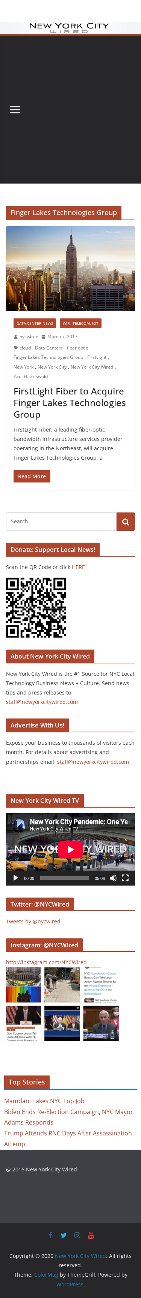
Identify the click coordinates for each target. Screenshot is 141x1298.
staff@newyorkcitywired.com (42, 701)
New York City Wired (92, 367)
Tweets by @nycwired (33, 921)
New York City (52, 367)
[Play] (16, 878)
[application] (70, 849)
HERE (78, 567)
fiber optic (77, 348)
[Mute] (113, 878)
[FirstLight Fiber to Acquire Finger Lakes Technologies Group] (70, 268)
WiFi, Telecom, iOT (81, 323)
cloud (25, 348)
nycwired (29, 336)
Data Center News (35, 323)
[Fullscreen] (125, 878)
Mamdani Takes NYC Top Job (44, 1101)
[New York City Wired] (70, 27)
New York (23, 367)
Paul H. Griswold (31, 376)
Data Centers (49, 348)
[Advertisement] (70, 109)
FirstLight (96, 357)
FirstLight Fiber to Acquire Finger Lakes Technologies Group (70, 402)
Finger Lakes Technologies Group (48, 357)
